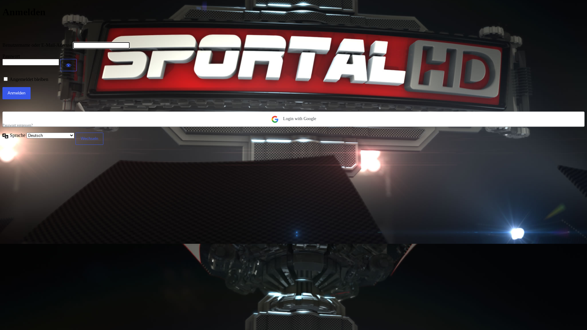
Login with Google (299, 118)
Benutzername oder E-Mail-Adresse (37, 45)
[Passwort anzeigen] (68, 65)
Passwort (11, 56)
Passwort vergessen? (17, 125)
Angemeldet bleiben (28, 79)
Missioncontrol (38, 29)
